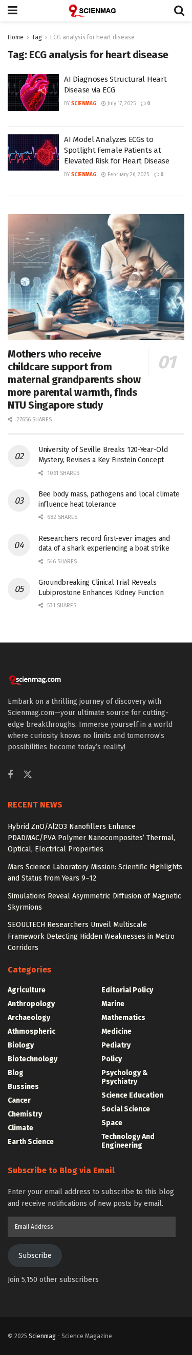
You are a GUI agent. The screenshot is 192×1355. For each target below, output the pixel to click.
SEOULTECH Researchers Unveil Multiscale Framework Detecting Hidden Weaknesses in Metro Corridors (91, 936)
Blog (16, 1072)
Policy (111, 1059)
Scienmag (42, 1336)
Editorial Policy (127, 990)
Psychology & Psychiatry (124, 1077)
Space (111, 1123)
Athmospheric (31, 1031)
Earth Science (31, 1141)
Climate (20, 1128)
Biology (21, 1045)
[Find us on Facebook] (10, 775)
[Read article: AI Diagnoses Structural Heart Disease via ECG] (33, 92)
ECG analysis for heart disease (92, 37)
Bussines (23, 1086)
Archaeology (29, 1017)
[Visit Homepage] (95, 10)
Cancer (19, 1100)
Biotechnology (32, 1059)
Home (16, 37)
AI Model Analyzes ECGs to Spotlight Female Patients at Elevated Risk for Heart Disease (116, 150)
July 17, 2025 (121, 104)
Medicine (116, 1031)
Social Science (125, 1109)
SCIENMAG (83, 104)
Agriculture (27, 990)
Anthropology (31, 1004)
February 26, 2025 (127, 175)
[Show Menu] (12, 10)
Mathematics (123, 1017)
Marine (112, 1004)
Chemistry (25, 1114)
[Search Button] (179, 10)
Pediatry (116, 1045)
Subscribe (35, 1255)
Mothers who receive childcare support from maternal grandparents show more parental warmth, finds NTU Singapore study (74, 379)
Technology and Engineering (128, 1141)
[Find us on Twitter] (27, 775)
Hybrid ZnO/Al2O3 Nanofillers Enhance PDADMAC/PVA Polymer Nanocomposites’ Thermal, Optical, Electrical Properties (91, 838)
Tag (37, 37)
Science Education (132, 1095)
